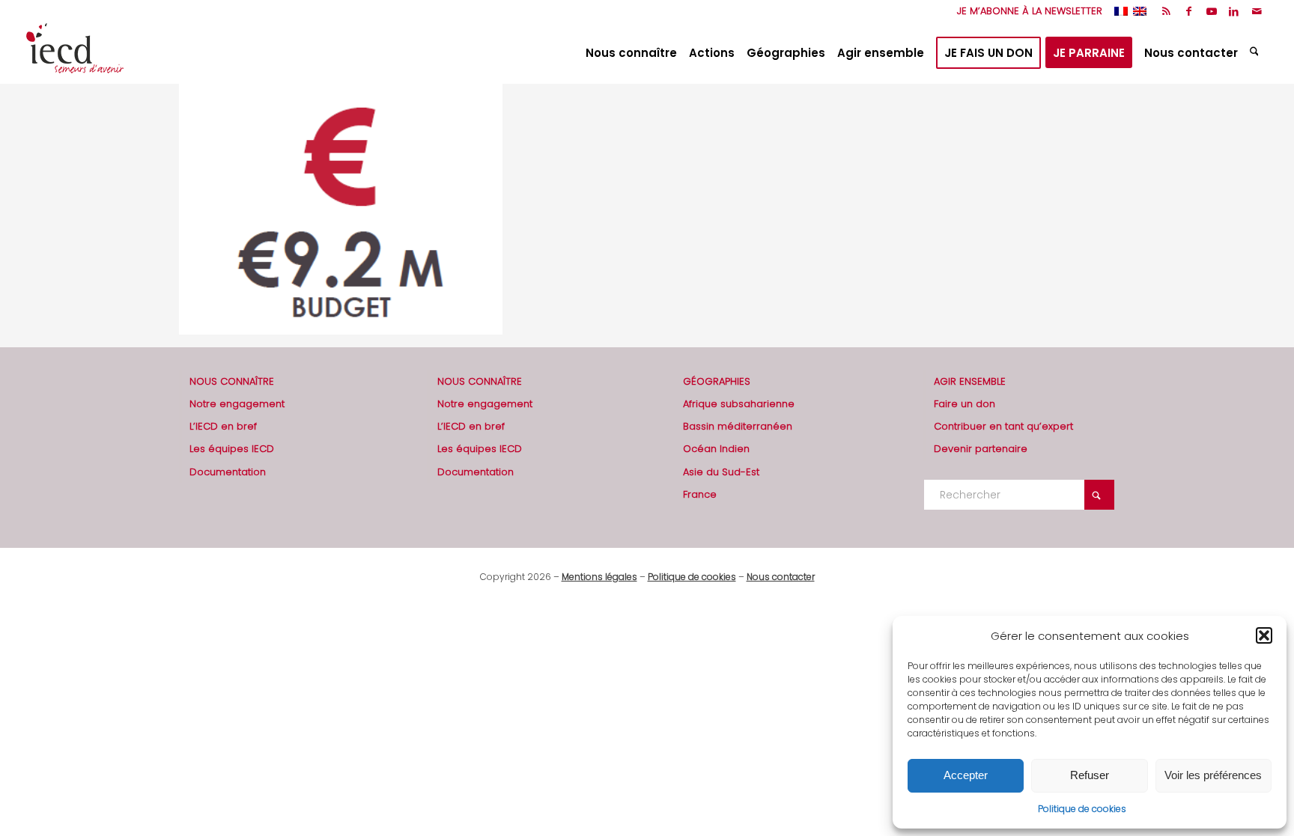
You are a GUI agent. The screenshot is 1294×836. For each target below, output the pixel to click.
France (700, 494)
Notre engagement (237, 404)
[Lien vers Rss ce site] (1166, 11)
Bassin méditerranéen (737, 426)
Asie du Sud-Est (721, 472)
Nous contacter (781, 576)
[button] (1264, 635)
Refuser (1089, 775)
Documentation (227, 472)
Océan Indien (716, 449)
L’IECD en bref (223, 426)
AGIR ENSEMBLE (970, 381)
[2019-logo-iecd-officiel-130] (75, 53)
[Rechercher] (1256, 53)
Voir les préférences (1213, 775)
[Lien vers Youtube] (1211, 11)
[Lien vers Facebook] (1189, 11)
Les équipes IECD (231, 449)
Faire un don (964, 404)
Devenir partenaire (980, 449)
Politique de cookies (1082, 808)
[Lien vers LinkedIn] (1234, 11)
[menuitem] (1026, 11)
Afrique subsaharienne (739, 404)
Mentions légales (599, 576)
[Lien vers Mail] (1256, 11)
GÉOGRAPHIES (716, 381)
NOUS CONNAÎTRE (231, 381)
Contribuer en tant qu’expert (1003, 426)
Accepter (966, 775)
